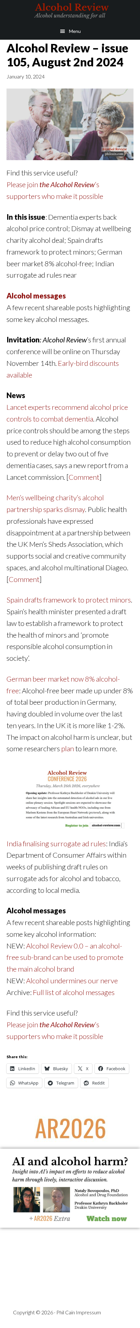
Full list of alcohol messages (74, 992)
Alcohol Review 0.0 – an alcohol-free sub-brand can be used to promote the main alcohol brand (65, 957)
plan (67, 748)
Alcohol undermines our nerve (72, 980)
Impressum (88, 1312)
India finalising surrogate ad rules (56, 843)
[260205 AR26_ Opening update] (70, 832)
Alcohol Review (70, 11)
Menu (75, 31)
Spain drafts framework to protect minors (69, 599)
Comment (84, 477)
